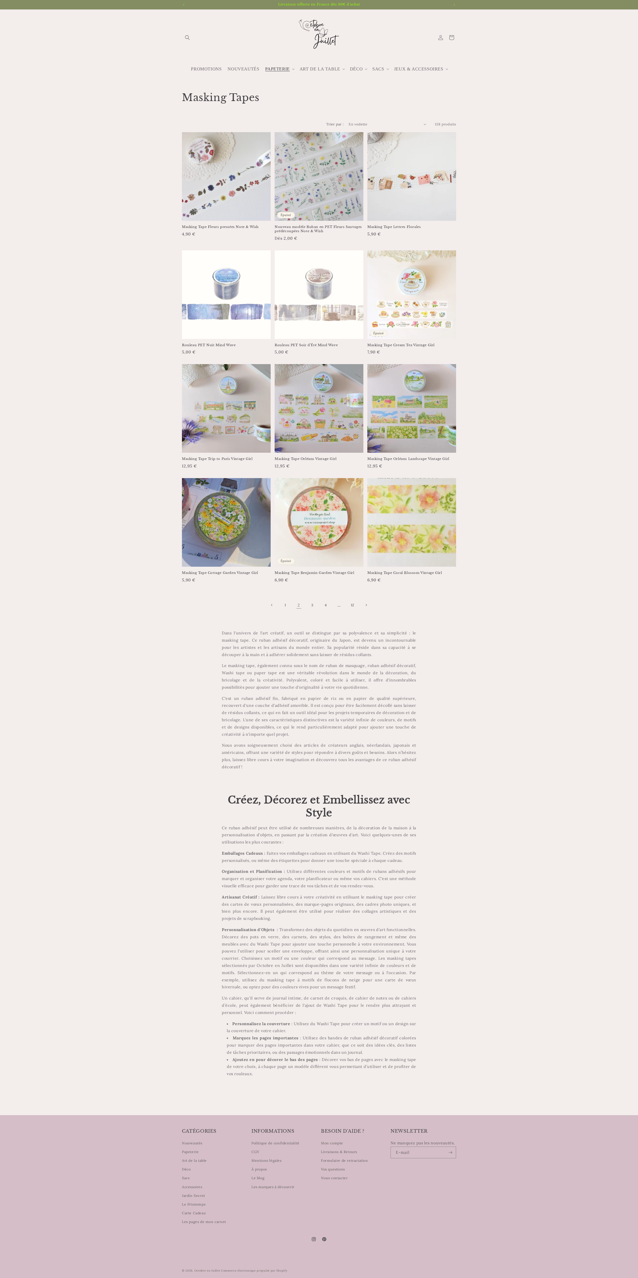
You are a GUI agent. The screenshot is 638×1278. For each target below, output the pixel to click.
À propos (259, 1169)
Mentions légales (266, 1160)
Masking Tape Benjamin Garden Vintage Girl (314, 573)
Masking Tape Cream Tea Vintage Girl (401, 345)
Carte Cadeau (194, 1213)
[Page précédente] (271, 605)
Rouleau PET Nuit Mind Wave (209, 345)
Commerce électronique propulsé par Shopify (254, 1270)
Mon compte (332, 1143)
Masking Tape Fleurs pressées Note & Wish (220, 227)
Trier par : (335, 124)
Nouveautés (192, 1143)
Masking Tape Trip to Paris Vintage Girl (217, 459)
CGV (255, 1152)
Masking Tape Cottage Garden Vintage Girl (220, 573)
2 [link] (299, 605)
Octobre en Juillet (207, 1270)
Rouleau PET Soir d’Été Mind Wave (306, 345)
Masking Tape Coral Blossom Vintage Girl (404, 573)
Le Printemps (193, 1204)
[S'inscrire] (450, 1152)
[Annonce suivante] (454, 4)
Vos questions (333, 1169)
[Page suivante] (366, 605)
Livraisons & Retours (339, 1152)
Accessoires (192, 1187)
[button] (187, 37)
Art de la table (194, 1160)
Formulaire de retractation (344, 1160)
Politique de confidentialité (275, 1143)
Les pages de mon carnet (204, 1222)
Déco (186, 1169)
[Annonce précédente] (183, 4)
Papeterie (190, 1152)
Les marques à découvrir (273, 1187)
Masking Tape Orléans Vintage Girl (306, 459)
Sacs (185, 1178)
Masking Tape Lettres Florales (394, 227)
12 (352, 605)
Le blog (257, 1178)
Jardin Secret (193, 1195)
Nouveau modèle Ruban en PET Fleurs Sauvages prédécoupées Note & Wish (318, 229)
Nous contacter (334, 1178)
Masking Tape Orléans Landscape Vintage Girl (408, 459)
